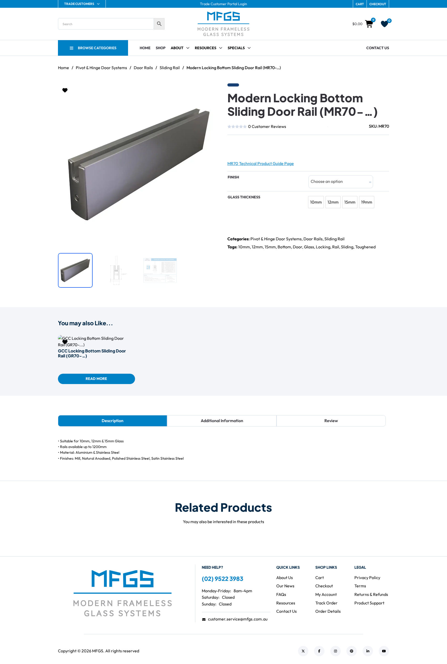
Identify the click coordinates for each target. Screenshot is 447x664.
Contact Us (377, 48)
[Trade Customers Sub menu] (98, 3)
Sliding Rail (170, 67)
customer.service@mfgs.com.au (237, 619)
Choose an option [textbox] (327, 181)
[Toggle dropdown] (220, 48)
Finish (233, 177)
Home (145, 48)
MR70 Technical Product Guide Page (260, 163)
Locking (323, 246)
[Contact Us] (244, 145)
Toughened (365, 246)
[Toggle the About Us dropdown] (188, 48)
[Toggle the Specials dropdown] (249, 48)
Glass (309, 246)
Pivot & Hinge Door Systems (101, 67)
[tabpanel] (223, 449)
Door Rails (143, 67)
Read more (96, 378)
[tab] (112, 421)
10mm (244, 246)
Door (297, 246)
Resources (205, 48)
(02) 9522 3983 (222, 578)
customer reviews (267, 126)
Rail (335, 246)
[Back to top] (429, 648)
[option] (316, 202)
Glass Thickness (244, 197)
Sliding (347, 246)
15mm (270, 246)
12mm (257, 246)
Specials (236, 48)
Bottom (284, 246)
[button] (213, 90)
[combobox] (340, 181)
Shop (161, 48)
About (177, 48)
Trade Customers (79, 4)
